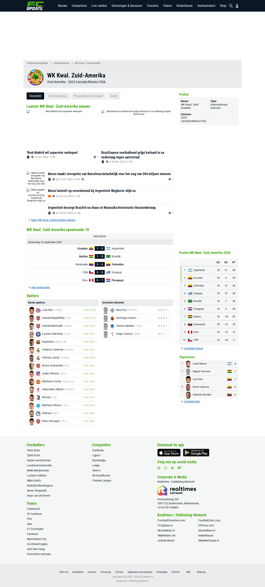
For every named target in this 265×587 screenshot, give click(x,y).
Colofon (175, 572)
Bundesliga (99, 460)
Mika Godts (34, 480)
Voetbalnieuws (57, 96)
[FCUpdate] (35, 6)
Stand (113, 96)
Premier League (101, 480)
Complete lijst (191, 401)
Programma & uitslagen (88, 96)
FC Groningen (35, 528)
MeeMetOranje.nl (208, 540)
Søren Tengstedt (37, 490)
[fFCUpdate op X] (172, 468)
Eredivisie (98, 450)
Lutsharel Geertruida (39, 465)
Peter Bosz (33, 450)
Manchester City (37, 539)
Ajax (29, 523)
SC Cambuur (34, 513)
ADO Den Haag (36, 549)
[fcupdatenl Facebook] (159, 468)
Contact (92, 572)
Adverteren (78, 572)
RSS (188, 572)
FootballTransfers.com (171, 520)
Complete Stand (193, 348)
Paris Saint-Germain (39, 554)
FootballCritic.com (209, 520)
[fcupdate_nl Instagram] (165, 468)
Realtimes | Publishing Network (132, 581)
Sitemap (201, 572)
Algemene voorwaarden (140, 572)
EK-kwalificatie (101, 475)
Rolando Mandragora (40, 485)
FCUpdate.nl (165, 525)
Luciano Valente (36, 475)
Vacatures (105, 572)
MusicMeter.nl (206, 530)
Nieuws (62, 6)
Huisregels (161, 572)
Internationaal (61, 63)
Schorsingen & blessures (127, 6)
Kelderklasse (185, 6)
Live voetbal (99, 6)
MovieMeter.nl (166, 530)
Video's (167, 6)
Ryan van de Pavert (38, 495)
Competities (79, 6)
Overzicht (35, 96)
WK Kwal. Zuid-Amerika (87, 63)
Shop (223, 6)
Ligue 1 (96, 455)
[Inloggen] (235, 6)
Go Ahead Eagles (37, 544)
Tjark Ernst (33, 455)
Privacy (119, 572)
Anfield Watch (166, 540)
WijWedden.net (167, 535)
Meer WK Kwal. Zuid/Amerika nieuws (53, 220)
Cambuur (32, 533)
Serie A (96, 470)
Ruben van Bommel (38, 460)
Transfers (152, 6)
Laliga (96, 465)
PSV (29, 518)
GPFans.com (206, 525)
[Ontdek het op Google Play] (196, 452)
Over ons (63, 572)
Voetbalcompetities (37, 63)
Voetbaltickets (206, 6)
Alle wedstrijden (40, 287)
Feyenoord (33, 508)
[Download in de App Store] (169, 452)
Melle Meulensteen (38, 470)
